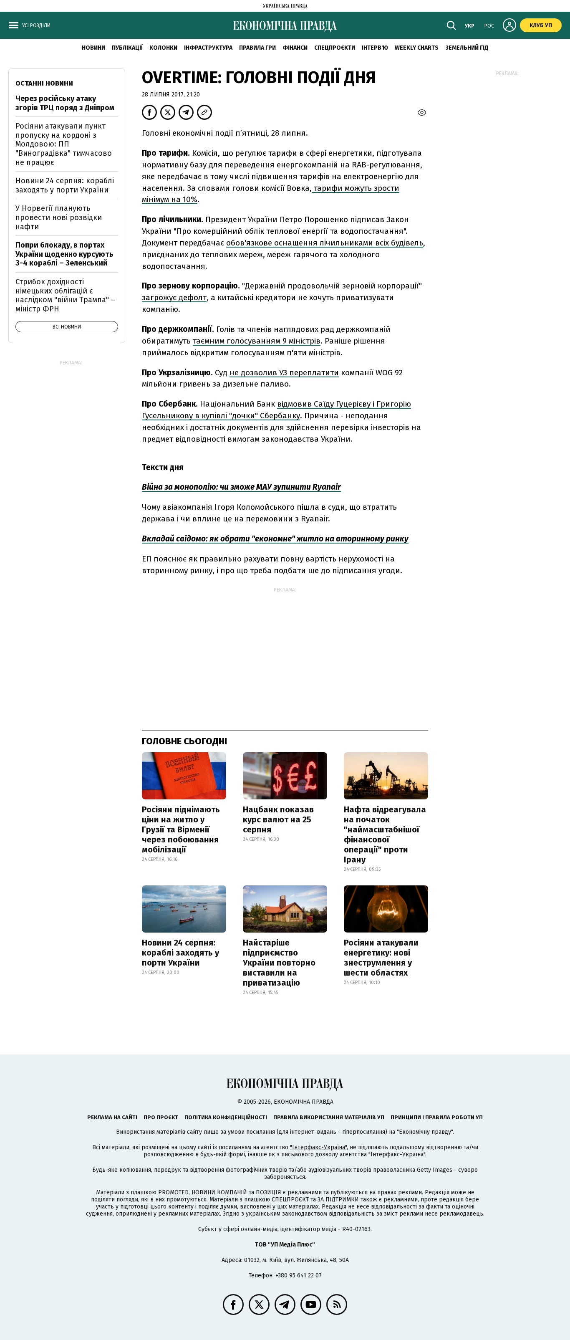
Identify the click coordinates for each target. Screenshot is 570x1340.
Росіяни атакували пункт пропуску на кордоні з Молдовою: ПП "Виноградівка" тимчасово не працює (63, 144)
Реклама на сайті (112, 1117)
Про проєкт (161, 1117)
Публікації (127, 47)
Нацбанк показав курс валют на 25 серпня (278, 819)
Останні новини (44, 83)
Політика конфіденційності (225, 1117)
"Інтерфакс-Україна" (318, 1147)
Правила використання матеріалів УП (328, 1117)
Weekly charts (417, 47)
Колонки (163, 47)
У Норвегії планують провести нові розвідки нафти (58, 217)
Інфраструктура (208, 47)
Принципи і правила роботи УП (437, 1117)
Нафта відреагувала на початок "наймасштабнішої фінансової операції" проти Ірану (385, 834)
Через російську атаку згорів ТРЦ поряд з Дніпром (64, 103)
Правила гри (257, 47)
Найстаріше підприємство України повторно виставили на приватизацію (279, 963)
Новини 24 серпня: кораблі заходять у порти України (180, 953)
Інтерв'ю (375, 47)
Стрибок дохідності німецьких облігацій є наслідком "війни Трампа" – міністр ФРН (65, 295)
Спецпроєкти (334, 47)
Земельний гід (467, 47)
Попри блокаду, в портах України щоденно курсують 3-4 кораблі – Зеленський (64, 254)
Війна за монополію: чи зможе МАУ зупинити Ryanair (241, 487)
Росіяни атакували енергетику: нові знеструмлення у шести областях (381, 958)
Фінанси (295, 47)
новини (93, 47)
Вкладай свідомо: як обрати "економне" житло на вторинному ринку (275, 539)
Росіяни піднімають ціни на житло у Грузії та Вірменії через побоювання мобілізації (181, 829)
